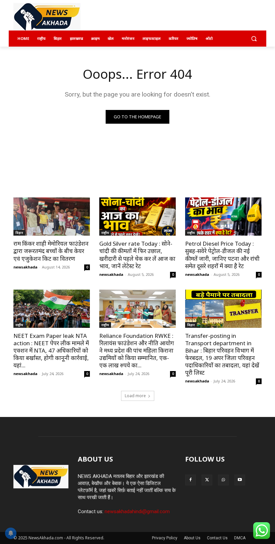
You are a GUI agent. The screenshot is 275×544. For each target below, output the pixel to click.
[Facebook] (190, 480)
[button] (254, 39)
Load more (135, 396)
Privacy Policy (164, 538)
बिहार (19, 232)
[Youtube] (239, 480)
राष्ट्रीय (105, 232)
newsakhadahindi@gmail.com (137, 511)
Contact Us (217, 538)
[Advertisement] (183, 17)
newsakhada (25, 266)
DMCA (239, 538)
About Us (192, 538)
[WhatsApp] (223, 480)
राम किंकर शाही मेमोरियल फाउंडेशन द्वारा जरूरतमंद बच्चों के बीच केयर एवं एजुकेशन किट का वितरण (51, 251)
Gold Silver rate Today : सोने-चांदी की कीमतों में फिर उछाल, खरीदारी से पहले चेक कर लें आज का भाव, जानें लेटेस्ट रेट (137, 254)
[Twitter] (207, 480)
